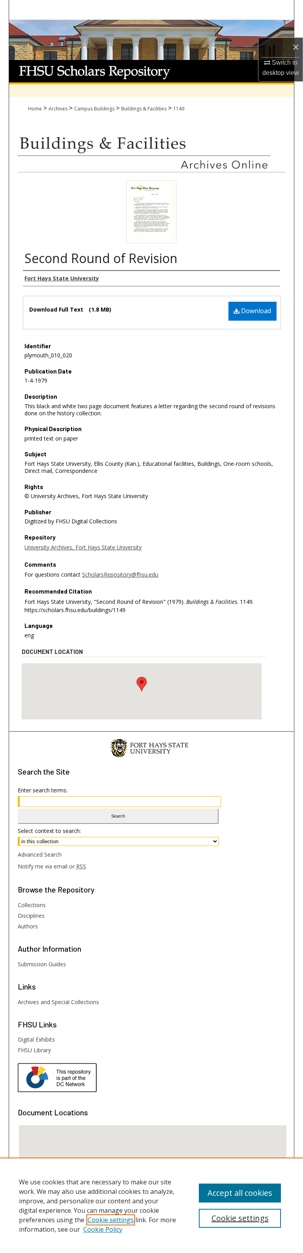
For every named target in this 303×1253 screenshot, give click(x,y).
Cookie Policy (102, 1229)
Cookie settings (111, 1220)
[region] (151, 1205)
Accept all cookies (240, 1193)
